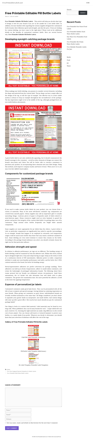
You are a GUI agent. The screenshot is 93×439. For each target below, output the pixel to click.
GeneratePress (57, 436)
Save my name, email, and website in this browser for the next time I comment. (32, 423)
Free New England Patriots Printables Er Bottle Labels (21, 371)
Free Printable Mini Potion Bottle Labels (17, 373)
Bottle (8, 369)
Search (69, 10)
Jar (68, 63)
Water (69, 66)
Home (88, 2)
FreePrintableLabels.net (12, 3)
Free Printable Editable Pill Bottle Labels (19, 21)
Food (68, 60)
